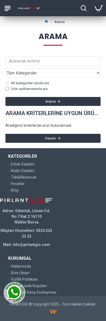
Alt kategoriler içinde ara (30, 83)
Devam (50, 138)
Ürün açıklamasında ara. (29, 89)
